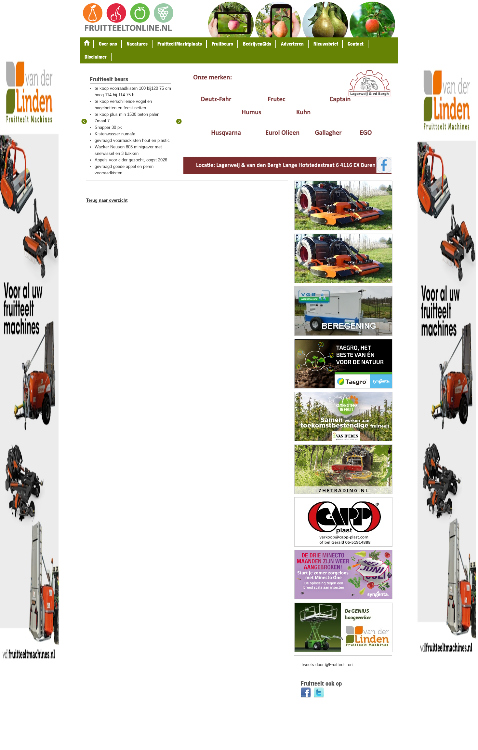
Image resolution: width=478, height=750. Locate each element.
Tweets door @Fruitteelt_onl (327, 664)
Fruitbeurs (222, 44)
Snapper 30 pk (108, 127)
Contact (356, 44)
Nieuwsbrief (325, 44)
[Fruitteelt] (128, 17)
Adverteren (292, 44)
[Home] (87, 43)
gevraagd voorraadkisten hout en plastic (132, 140)
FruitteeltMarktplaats (179, 44)
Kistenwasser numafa (115, 133)
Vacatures (137, 44)
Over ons (108, 44)
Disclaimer (96, 57)
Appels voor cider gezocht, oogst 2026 (131, 159)
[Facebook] (306, 693)
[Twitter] (319, 693)
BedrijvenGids (257, 44)
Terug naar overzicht (106, 200)
